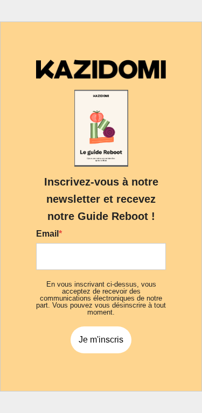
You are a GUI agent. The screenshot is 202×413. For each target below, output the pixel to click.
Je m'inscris (101, 339)
